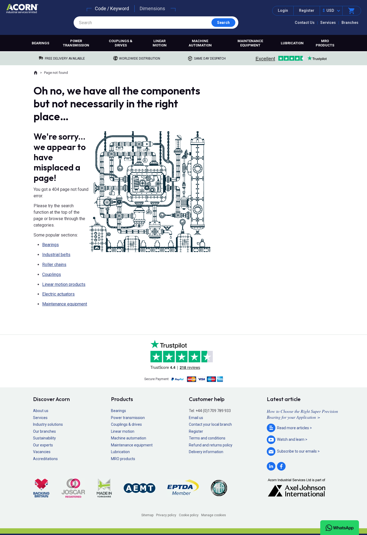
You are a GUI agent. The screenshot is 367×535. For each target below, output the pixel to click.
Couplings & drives (120, 43)
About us (40, 411)
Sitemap (147, 515)
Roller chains (54, 264)
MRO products (325, 43)
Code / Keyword (112, 8)
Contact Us (305, 22)
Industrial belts (56, 254)
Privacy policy (166, 515)
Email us (196, 418)
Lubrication (292, 43)
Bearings (40, 43)
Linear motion (160, 43)
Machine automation (200, 43)
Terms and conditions (207, 438)
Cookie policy (189, 515)
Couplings (51, 274)
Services (328, 22)
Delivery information (206, 452)
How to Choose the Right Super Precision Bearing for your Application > (302, 414)
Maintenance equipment (250, 43)
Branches (349, 22)
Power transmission (76, 43)
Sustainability (44, 438)
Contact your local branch (210, 424)
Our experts (43, 445)
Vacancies (42, 452)
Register (306, 10)
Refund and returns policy (210, 445)
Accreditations (45, 459)
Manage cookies (213, 515)
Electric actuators (58, 294)
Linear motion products (63, 284)
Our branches (44, 431)
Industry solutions (48, 424)
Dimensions (152, 8)
